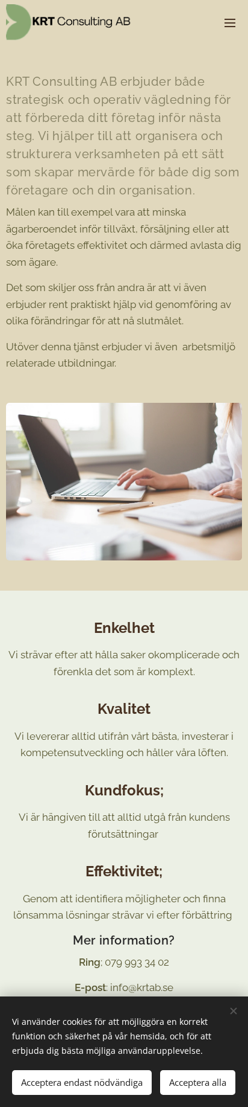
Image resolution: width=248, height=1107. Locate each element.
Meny (230, 22)
